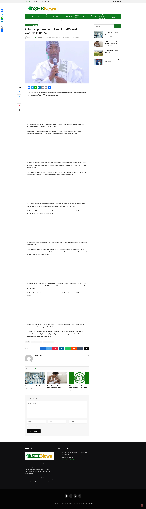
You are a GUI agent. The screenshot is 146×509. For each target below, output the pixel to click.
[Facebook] (19, 92)
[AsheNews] (43, 8)
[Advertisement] (57, 110)
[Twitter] (19, 96)
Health (55, 16)
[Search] (118, 16)
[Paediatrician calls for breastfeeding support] (57, 378)
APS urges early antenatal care (34, 386)
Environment (66, 16)
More (84, 16)
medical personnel (48, 341)
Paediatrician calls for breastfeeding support (45, 1)
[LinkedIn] (19, 101)
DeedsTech (90, 503)
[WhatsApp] (2, 17)
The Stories (112, 16)
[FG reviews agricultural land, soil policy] (98, 53)
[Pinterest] (19, 105)
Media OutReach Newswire (102, 16)
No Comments (66, 37)
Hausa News (77, 16)
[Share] (2, 30)
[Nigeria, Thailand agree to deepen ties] (98, 62)
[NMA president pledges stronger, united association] (79, 378)
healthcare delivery (37, 341)
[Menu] (28, 16)
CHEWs (28, 341)
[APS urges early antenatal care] (35, 378)
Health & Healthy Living (32, 25)
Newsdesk (33, 37)
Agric (40, 16)
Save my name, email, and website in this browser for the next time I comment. (49, 426)
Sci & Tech (47, 16)
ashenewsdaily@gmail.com (69, 459)
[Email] (19, 110)
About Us (92, 16)
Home (34, 16)
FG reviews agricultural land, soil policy (111, 52)
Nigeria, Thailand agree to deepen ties (112, 61)
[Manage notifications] (142, 505)
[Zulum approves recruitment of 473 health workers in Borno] (57, 62)
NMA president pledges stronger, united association (78, 387)
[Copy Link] (2, 27)
